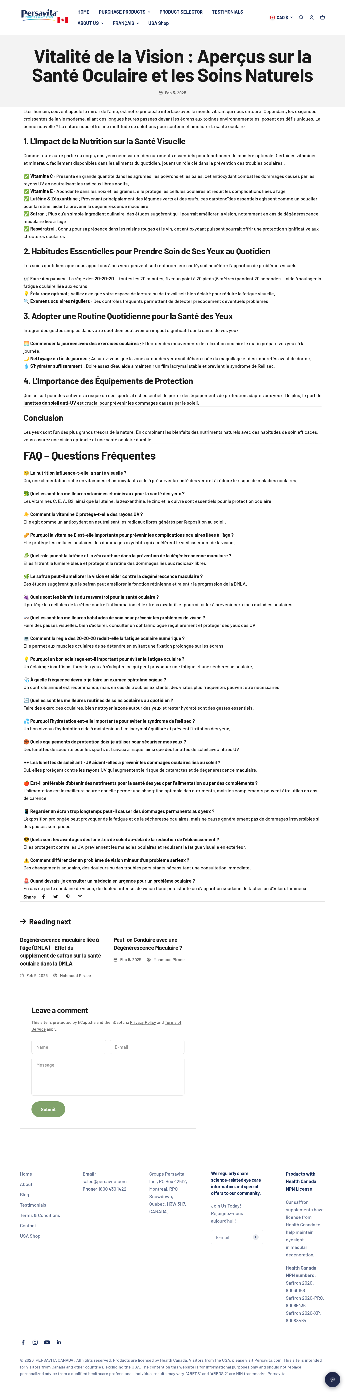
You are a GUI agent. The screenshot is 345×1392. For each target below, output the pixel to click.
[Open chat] (332, 1379)
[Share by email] (80, 896)
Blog (24, 1194)
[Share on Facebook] (43, 896)
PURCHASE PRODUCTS (122, 12)
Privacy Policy (143, 1022)
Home (26, 1174)
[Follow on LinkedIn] (59, 1342)
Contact (28, 1225)
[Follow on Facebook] (23, 1342)
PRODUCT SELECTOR (181, 12)
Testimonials (33, 1205)
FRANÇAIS (123, 23)
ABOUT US (88, 23)
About (26, 1184)
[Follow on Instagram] (35, 1342)
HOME (83, 12)
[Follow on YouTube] (47, 1342)
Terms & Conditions (40, 1215)
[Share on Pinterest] (68, 896)
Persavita (276, 1373)
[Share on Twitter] (55, 896)
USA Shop (158, 23)
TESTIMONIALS (227, 12)
